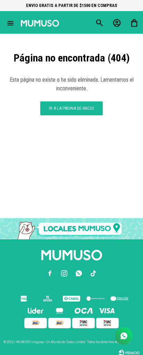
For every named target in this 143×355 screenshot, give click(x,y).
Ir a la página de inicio (71, 108)
